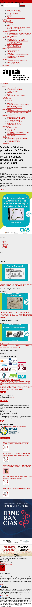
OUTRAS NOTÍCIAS (11, 57)
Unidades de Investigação (13, 62)
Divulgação (6, 48)
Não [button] (21, 604)
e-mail (10, 560)
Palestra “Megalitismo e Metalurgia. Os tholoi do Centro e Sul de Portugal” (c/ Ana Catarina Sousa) (16, 284)
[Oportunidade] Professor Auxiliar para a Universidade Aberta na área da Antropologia (16, 489)
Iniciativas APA (7, 21)
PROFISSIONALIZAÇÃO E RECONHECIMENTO (17, 41)
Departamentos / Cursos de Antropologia (17, 61)
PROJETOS (9, 53)
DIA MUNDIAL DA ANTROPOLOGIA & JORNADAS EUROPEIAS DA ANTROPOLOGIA (18, 27)
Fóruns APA (10, 25)
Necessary (4, 586)
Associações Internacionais (13, 64)
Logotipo (9, 16)
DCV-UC (18, 380)
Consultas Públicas (15, 42)
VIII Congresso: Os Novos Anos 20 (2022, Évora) (18, 35)
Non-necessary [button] (4, 595)
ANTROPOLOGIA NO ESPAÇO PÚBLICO (16, 39)
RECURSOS (6, 65)
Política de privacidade (5, 606)
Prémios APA (10, 22)
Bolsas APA (10, 24)
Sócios (5, 19)
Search (1, 4)
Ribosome (2, 563)
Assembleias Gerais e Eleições (14, 12)
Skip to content (4, 83)
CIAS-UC (13, 380)
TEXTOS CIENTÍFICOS (12, 51)
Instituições (6, 59)
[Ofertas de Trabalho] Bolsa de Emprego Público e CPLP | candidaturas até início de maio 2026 (17, 477)
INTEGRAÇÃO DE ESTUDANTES (14, 44)
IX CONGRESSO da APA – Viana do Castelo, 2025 (19, 33)
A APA (4, 9)
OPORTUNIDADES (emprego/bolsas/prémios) (18, 54)
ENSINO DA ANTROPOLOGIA (13, 45)
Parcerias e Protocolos (12, 13)
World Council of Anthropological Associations (13, 426)
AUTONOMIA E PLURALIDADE (14, 47)
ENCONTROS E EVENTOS (13, 50)
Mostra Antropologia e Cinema (14, 30)
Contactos (9, 15)
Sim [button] (18, 604)
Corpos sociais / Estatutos (13, 10)
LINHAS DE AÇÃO (7, 38)
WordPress (9, 564)
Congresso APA (7, 31)
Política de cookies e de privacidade (16, 18)
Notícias (8, 380)
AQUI (12, 397)
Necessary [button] (2, 584)
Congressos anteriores (12, 36)
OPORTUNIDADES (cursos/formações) (16, 56)
